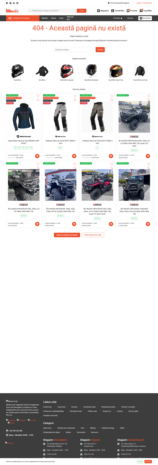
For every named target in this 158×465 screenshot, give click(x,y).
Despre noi (107, 411)
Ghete (122, 428)
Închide (140, 461)
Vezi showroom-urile (92, 235)
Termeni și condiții (128, 407)
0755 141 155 (89, 454)
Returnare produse (108, 407)
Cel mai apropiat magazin (119, 3)
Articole (130, 18)
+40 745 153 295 (15, 431)
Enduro (68, 432)
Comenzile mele (89, 407)
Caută (82, 11)
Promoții (117, 18)
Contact (120, 411)
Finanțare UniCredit (50, 415)
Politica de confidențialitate (53, 411)
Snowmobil (81, 432)
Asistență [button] (146, 18)
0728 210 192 (126, 454)
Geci (82, 428)
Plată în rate (92, 411)
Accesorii (94, 432)
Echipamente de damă (51, 432)
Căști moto (47, 428)
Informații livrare (76, 411)
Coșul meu (61, 407)
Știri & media (133, 411)
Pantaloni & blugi (108, 428)
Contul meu (47, 407)
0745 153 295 (52, 454)
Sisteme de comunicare (66, 428)
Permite (148, 461)
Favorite (74, 407)
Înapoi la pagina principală (67, 235)
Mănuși (93, 428)
